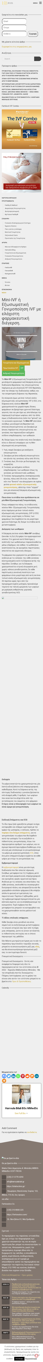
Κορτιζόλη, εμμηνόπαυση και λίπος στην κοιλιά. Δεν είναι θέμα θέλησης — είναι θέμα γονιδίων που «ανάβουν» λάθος (20, 92)
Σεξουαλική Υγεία (11, 235)
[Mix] (32, 1076)
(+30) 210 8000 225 (15, 1210)
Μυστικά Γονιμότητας (12, 232)
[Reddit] (27, 1076)
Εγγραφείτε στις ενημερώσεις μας (17, 47)
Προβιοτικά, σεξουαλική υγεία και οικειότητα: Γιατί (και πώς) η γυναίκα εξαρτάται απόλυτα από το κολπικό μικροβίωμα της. (20, 73)
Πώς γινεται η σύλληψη (13, 229)
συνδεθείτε (32, 1132)
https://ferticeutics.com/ (17, 1214)
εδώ (37, 946)
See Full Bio (20, 1113)
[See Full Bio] (27, 1113)
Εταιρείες (5, 263)
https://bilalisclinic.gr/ (16, 1186)
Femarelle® (9, 271)
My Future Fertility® (11, 214)
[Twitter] (9, 1076)
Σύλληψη (5, 219)
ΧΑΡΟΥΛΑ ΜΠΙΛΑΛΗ (9, 198)
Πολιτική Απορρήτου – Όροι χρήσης (17, 1275)
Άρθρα (4, 242)
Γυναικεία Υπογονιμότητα (14, 256)
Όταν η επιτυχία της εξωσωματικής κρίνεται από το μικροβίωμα (20, 80)
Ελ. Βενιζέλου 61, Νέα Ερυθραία (20, 1219)
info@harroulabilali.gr (15, 1182)
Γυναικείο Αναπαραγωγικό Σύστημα (17, 223)
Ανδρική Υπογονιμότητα (13, 259)
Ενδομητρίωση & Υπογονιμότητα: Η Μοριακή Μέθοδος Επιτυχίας (20, 98)
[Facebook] (4, 1076)
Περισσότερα (31, 1359)
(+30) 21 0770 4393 (15, 1177)
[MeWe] (37, 1076)
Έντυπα (7, 282)
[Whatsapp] (18, 1076)
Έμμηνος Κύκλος (10, 226)
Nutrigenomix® (10, 274)
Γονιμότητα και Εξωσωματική (15, 253)
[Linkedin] (13, 1076)
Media (4, 278)
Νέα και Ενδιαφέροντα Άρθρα (15, 247)
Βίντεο (7, 285)
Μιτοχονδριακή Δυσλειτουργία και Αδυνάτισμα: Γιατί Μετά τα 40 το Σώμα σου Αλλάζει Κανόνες (21, 85)
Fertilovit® (8, 267)
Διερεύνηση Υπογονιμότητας (15, 208)
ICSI (31, 853)
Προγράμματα (8, 201)
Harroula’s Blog (10, 250)
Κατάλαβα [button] (19, 1359)
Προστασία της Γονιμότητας (15, 238)
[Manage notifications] (36, 1356)
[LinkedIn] (4, 1226)
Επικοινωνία (7, 289)
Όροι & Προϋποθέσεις (21, 981)
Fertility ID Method (11, 205)
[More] (4, 1081)
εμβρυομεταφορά (11, 867)
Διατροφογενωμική (12, 211)
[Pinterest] (23, 1076)
